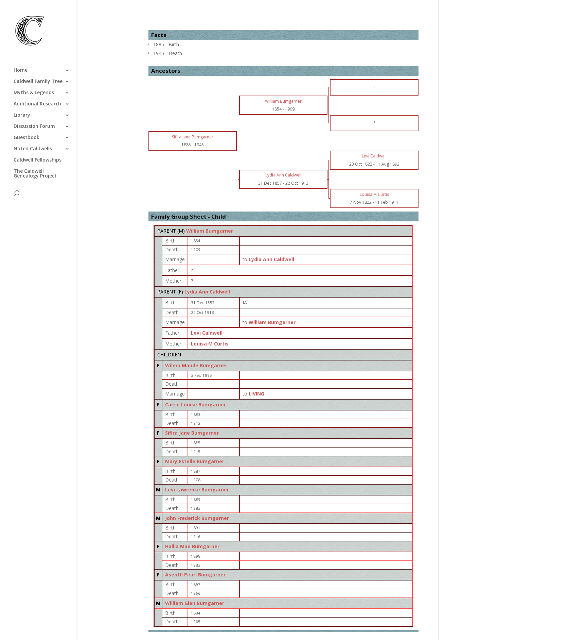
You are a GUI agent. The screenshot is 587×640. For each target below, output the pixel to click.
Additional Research (37, 104)
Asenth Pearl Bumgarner (195, 574)
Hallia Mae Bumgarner (192, 546)
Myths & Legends (34, 93)
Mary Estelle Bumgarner (194, 461)
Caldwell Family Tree (38, 81)
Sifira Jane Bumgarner (192, 433)
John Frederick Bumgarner (197, 518)
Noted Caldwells (33, 149)
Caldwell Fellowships (37, 160)
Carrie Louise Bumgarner (195, 404)
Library (22, 115)
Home (21, 70)
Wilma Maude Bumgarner (196, 365)
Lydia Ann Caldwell (207, 291)
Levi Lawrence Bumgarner (197, 489)
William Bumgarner (209, 231)
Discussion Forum (34, 126)
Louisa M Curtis (210, 343)
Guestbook (26, 137)
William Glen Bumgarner (194, 603)
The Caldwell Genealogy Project (35, 174)
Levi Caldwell (207, 333)
